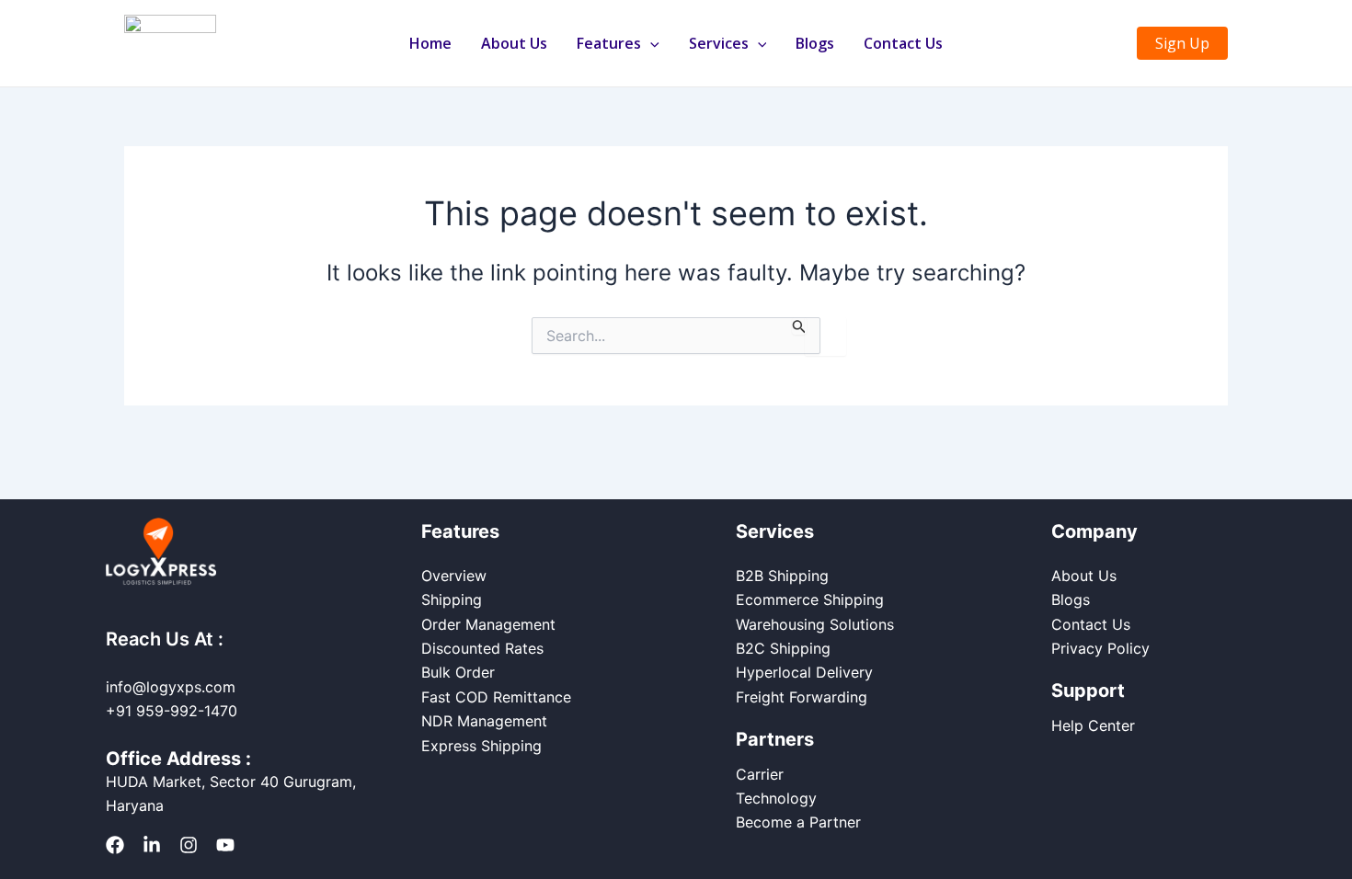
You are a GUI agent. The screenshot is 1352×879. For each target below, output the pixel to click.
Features (609, 43)
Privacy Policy (1100, 648)
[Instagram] (188, 845)
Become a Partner (798, 822)
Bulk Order (458, 672)
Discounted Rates (482, 648)
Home (430, 43)
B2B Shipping (782, 575)
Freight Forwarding (801, 697)
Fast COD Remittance (496, 697)
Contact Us (903, 43)
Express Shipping (481, 745)
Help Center (1093, 725)
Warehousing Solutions (815, 624)
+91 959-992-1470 (171, 711)
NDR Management (484, 721)
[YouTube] (225, 845)
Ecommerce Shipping (810, 599)
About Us (514, 43)
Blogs (815, 43)
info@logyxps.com (170, 687)
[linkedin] (152, 845)
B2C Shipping (783, 648)
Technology (776, 798)
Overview (454, 575)
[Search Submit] (799, 326)
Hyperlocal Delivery (804, 672)
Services (719, 43)
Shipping (451, 599)
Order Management (488, 624)
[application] (650, 43)
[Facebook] (115, 845)
